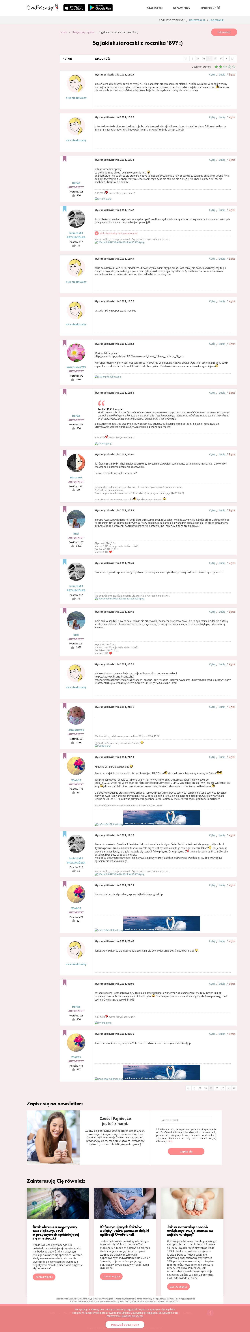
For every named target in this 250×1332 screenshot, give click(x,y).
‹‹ (186, 58)
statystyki (155, 8)
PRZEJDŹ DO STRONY (125, 1325)
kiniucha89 (76, 233)
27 (221, 58)
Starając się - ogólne (83, 32)
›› (232, 58)
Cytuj (212, 74)
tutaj (170, 1141)
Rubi (76, 533)
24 (204, 58)
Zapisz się (186, 1151)
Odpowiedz (224, 32)
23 (198, 58)
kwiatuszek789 (76, 367)
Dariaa (76, 182)
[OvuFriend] (42, 10)
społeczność (210, 8)
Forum (63, 32)
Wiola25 (76, 780)
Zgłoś (232, 74)
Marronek (76, 477)
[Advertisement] (40, 77)
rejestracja (197, 20)
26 (215, 58)
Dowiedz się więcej (132, 1316)
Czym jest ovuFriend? (172, 20)
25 (209, 58)
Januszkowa (76, 729)
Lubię (222, 74)
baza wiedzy (181, 8)
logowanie (216, 20)
